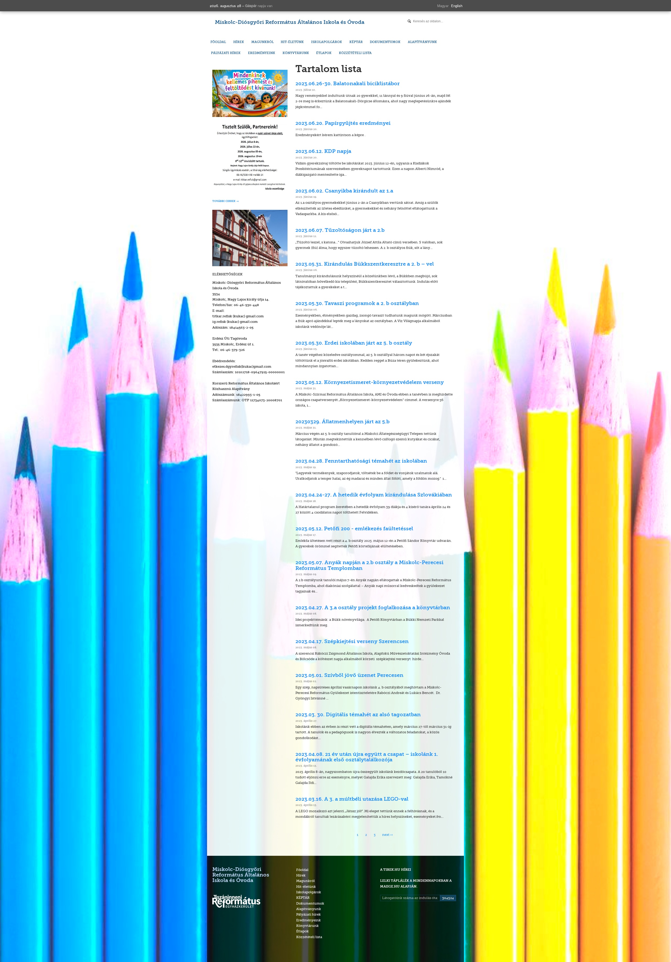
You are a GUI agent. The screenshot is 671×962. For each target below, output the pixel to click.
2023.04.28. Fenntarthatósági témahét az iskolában (361, 461)
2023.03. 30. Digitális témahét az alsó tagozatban (358, 715)
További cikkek (223, 201)
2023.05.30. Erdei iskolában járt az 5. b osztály (353, 343)
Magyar (442, 5)
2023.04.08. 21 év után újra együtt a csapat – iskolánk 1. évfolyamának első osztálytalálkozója (366, 757)
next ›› (387, 834)
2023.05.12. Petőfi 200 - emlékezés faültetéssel (354, 529)
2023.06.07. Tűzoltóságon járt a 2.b (340, 230)
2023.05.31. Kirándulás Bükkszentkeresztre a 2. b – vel (364, 264)
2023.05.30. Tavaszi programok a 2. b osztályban (357, 303)
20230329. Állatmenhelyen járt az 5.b (342, 422)
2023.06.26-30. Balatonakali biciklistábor (347, 84)
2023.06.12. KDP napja (323, 151)
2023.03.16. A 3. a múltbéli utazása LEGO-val (351, 799)
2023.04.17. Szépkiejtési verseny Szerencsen (352, 641)
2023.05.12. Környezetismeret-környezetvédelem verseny (369, 382)
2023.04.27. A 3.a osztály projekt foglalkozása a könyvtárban (372, 608)
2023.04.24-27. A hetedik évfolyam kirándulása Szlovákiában (373, 495)
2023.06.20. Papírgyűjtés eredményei (343, 123)
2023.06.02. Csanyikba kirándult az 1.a (344, 191)
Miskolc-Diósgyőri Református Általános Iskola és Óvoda (289, 22)
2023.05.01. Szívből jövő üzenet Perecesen (349, 675)
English (456, 5)
